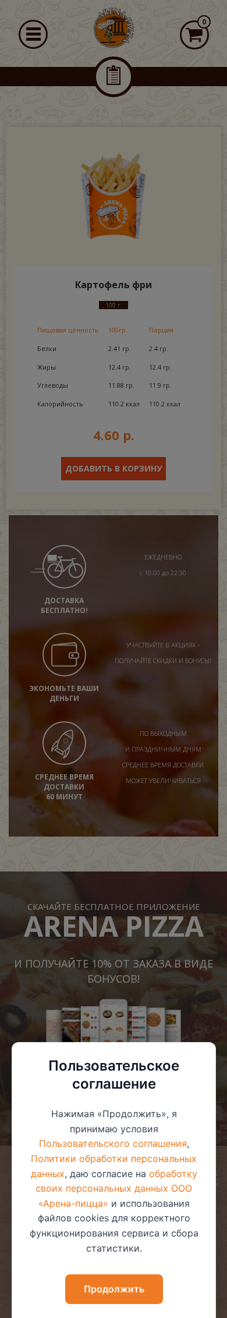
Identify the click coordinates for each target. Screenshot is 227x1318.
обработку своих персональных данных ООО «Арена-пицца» (116, 1188)
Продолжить (114, 1289)
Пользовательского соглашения (113, 1143)
